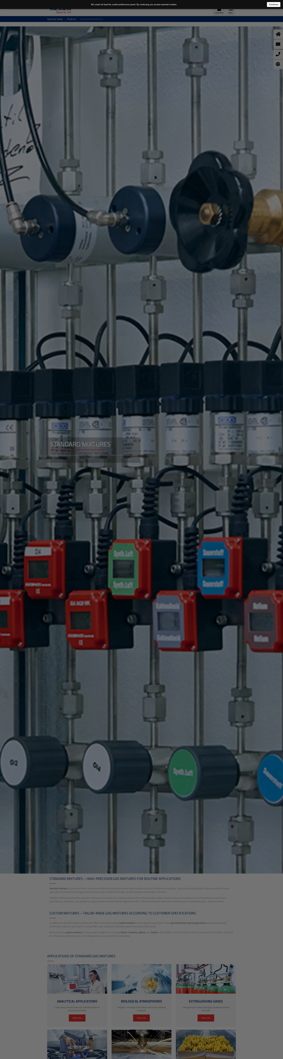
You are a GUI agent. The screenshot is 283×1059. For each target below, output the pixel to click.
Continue (273, 4)
